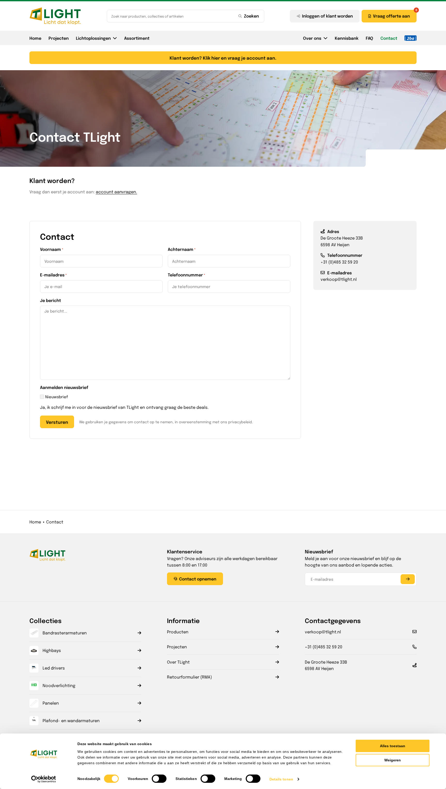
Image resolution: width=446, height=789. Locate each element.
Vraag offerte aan (391, 16)
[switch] (159, 779)
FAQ (369, 38)
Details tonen (281, 779)
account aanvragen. (116, 191)
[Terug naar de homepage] (55, 16)
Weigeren (392, 760)
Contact (388, 38)
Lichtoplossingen (93, 38)
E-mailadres (53, 274)
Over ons (312, 38)
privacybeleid (240, 421)
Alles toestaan (392, 746)
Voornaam (51, 249)
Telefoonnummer (186, 274)
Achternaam (182, 249)
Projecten (59, 38)
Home (35, 38)
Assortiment (136, 38)
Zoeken (251, 16)
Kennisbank (347, 38)
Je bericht (50, 300)
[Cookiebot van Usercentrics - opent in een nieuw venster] (43, 779)
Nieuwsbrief (56, 396)
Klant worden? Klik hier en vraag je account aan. (223, 58)
